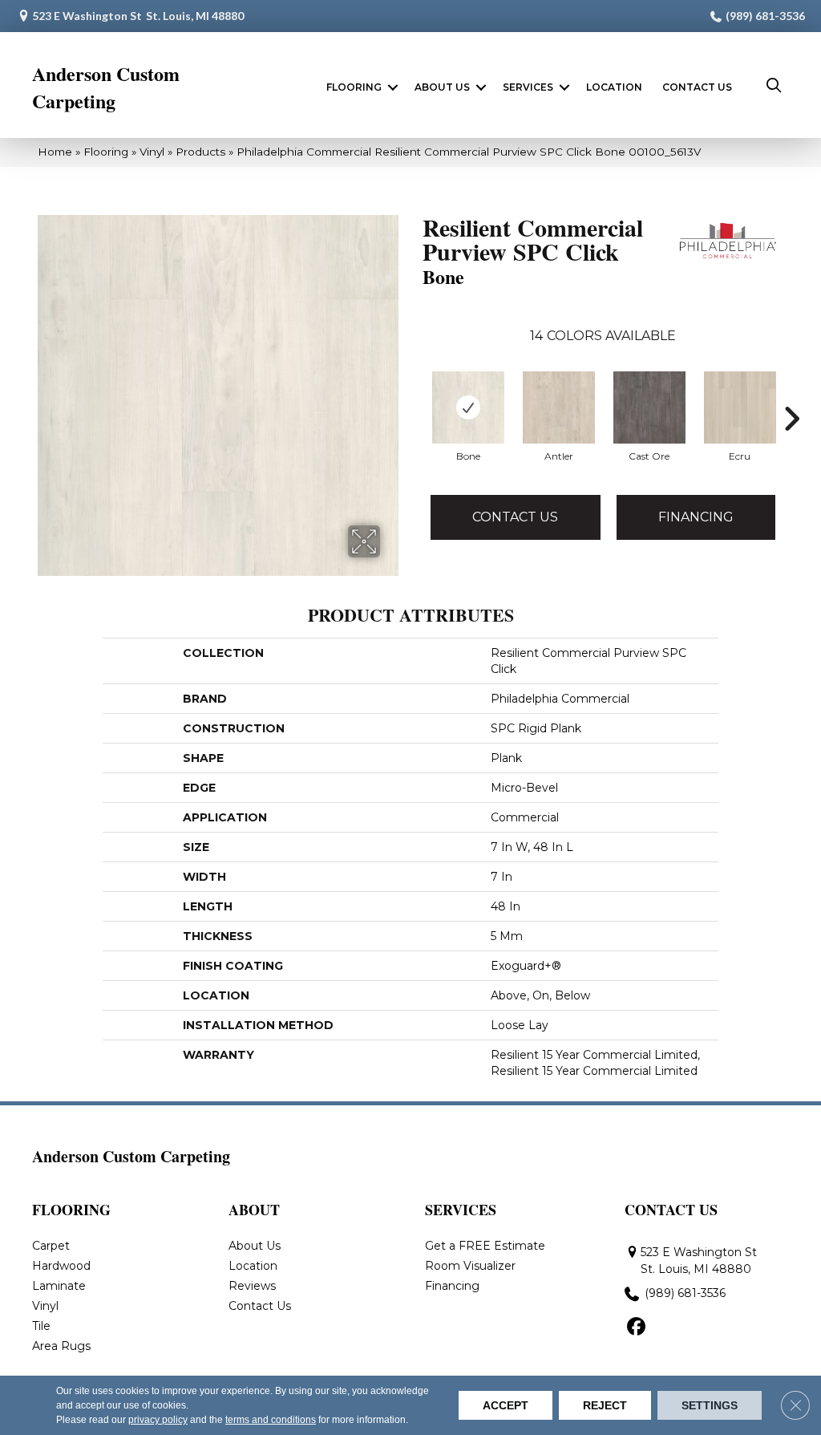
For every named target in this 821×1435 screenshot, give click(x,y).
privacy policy (158, 1419)
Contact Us (697, 87)
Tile (41, 1326)
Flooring (354, 87)
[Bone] (468, 407)
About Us (442, 87)
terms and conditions (270, 1419)
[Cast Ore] (649, 407)
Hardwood (61, 1266)
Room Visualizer (470, 1266)
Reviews (252, 1286)
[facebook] (636, 1327)
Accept (505, 1405)
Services (528, 87)
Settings (709, 1405)
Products (200, 151)
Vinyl (152, 151)
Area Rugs (61, 1346)
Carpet (51, 1245)
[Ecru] (740, 407)
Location (614, 87)
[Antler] (559, 407)
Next (791, 419)
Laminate (59, 1286)
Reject (605, 1405)
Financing (696, 517)
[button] (393, 87)
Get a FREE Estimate (485, 1245)
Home (55, 151)
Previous (414, 419)
